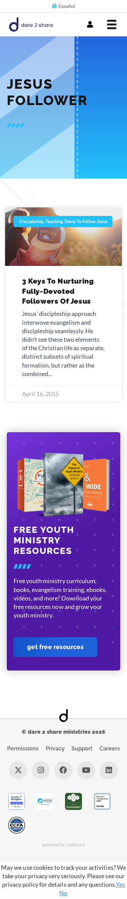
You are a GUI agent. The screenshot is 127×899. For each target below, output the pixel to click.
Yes (120, 884)
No (63, 893)
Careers (110, 748)
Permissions (23, 748)
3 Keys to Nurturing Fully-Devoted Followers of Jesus (58, 291)
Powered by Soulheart (63, 844)
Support (81, 748)
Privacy (55, 748)
